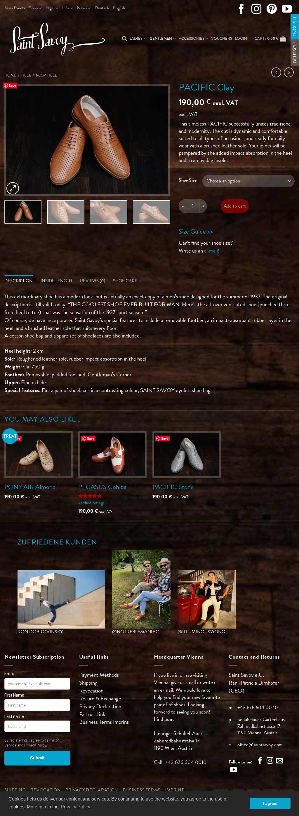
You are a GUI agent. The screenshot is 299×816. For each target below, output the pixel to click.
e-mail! (212, 250)
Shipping (88, 682)
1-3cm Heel (46, 75)
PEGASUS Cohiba (102, 487)
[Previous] (15, 140)
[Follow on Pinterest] (272, 10)
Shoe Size (188, 180)
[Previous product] (289, 72)
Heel (26, 75)
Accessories (191, 38)
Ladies (136, 38)
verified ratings (91, 503)
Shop (33, 8)
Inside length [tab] (56, 281)
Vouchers (221, 38)
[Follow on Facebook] (241, 10)
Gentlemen (161, 38)
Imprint (121, 722)
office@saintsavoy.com (260, 744)
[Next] (159, 140)
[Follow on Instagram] (256, 10)
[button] (241, 38)
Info (65, 8)
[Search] (124, 38)
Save (12, 85)
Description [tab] (18, 281)
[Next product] (276, 72)
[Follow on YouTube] (287, 10)
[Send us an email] (279, 761)
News (82, 8)
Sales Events (14, 8)
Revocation (91, 690)
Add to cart (235, 206)
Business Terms (96, 722)
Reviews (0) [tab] (92, 281)
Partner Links (93, 714)
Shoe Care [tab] (125, 281)
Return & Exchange (100, 698)
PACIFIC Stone (173, 487)
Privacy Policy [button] (75, 806)
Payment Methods (99, 675)
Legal (50, 8)
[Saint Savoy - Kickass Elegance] (55, 38)
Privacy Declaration (100, 706)
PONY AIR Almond (30, 487)
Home (10, 75)
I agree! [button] (270, 803)
